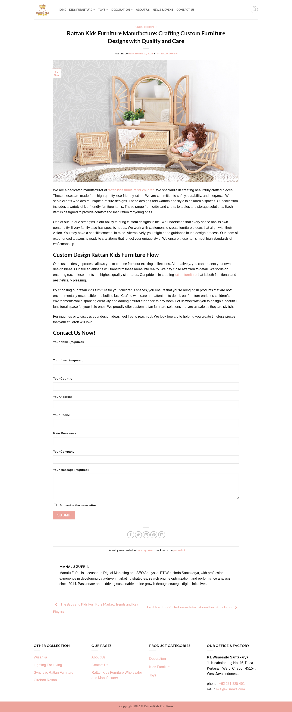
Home (62, 9)
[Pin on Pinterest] (153, 534)
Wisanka (41, 657)
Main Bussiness (64, 433)
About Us (143, 9)
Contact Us (186, 9)
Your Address (62, 396)
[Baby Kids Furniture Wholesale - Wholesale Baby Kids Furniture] (42, 9)
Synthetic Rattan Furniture (54, 672)
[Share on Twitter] (138, 534)
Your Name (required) (68, 342)
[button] (254, 9)
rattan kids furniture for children (131, 190)
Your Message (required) (71, 469)
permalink (179, 550)
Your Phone (61, 415)
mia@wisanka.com (230, 689)
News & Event (163, 9)
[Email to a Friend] (146, 534)
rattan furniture (186, 275)
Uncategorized (146, 26)
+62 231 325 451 (232, 683)
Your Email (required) (68, 360)
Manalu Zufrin (167, 53)
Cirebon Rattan (45, 680)
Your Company (63, 451)
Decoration (120, 9)
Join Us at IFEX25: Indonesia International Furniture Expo (189, 607)
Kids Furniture (80, 9)
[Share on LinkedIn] (161, 534)
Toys (101, 9)
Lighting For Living (48, 665)
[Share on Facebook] (130, 534)
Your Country (62, 378)
